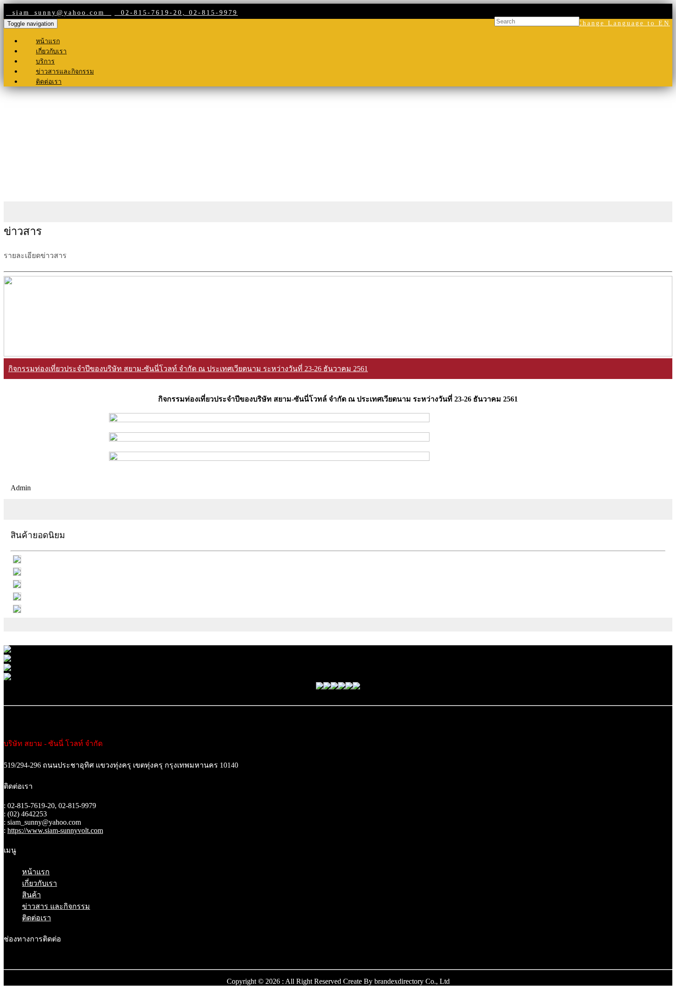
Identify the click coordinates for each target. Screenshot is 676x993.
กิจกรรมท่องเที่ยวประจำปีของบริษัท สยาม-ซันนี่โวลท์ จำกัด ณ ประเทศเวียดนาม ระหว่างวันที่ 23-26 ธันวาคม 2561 (188, 369)
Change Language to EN (623, 23)
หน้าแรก (48, 41)
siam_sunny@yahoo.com (58, 12)
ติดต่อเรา (49, 81)
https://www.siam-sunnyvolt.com (55, 830)
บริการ (45, 61)
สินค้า (31, 895)
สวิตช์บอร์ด (338, 643)
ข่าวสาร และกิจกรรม (56, 906)
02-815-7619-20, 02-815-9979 (176, 12)
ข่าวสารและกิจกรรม (65, 71)
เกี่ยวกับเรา (51, 51)
